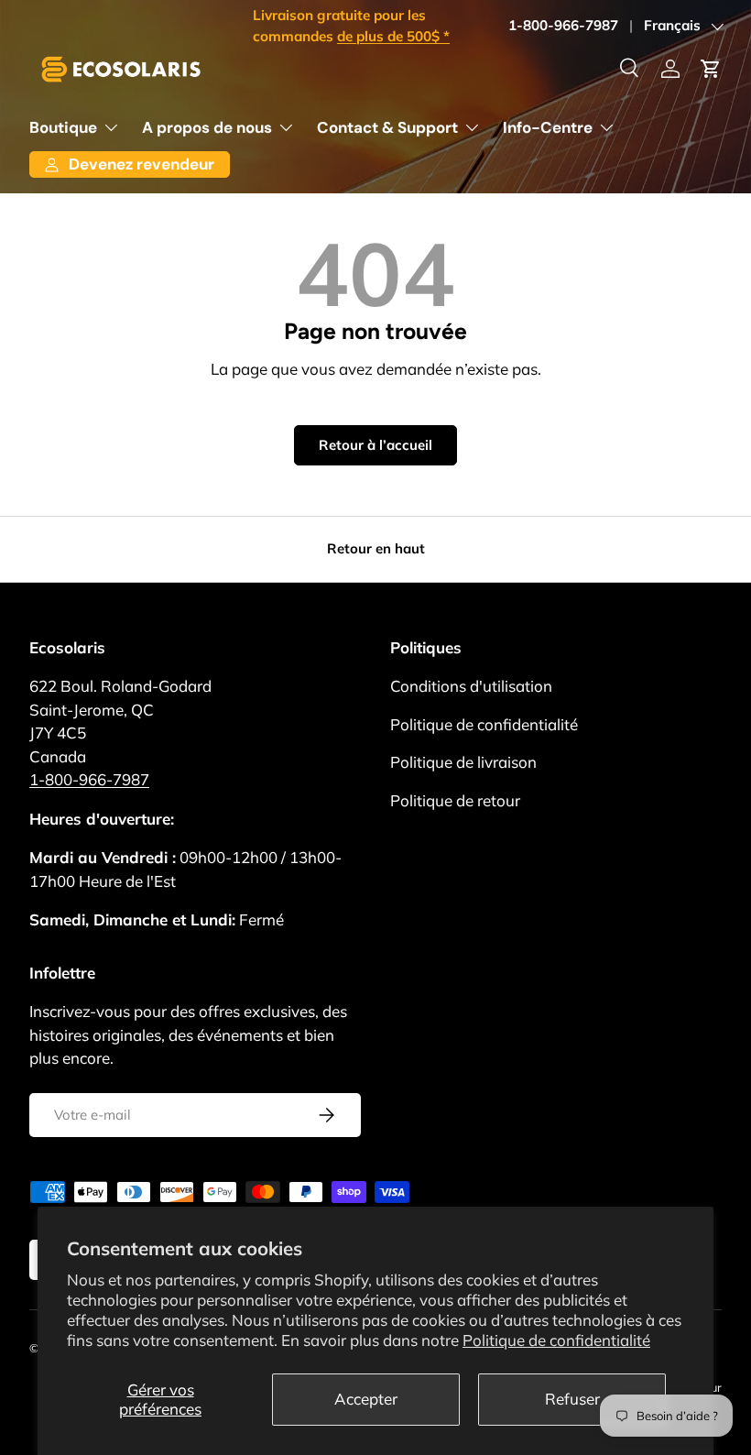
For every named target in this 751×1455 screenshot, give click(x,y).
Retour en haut (376, 548)
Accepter (365, 1398)
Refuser (572, 1398)
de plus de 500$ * (393, 36)
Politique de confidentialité (556, 1340)
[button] (711, 69)
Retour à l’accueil (375, 445)
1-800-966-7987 (563, 25)
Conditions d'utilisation (471, 685)
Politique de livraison (463, 761)
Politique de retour (455, 800)
